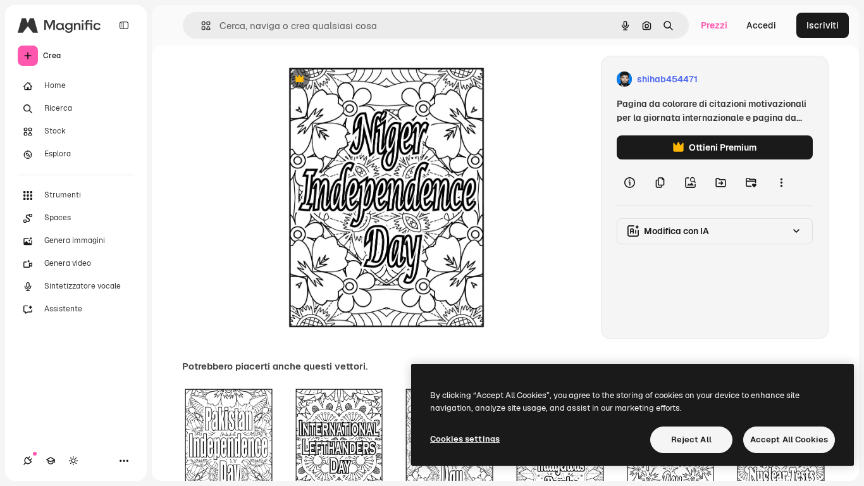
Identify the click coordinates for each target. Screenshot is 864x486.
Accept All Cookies (789, 439)
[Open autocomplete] (200, 25)
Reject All (691, 439)
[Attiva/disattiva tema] (73, 461)
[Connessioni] (28, 461)
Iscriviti (822, 25)
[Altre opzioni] (781, 182)
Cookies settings (465, 438)
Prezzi (714, 25)
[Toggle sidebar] (124, 25)
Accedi (761, 25)
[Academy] (50, 461)
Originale (360, 79)
